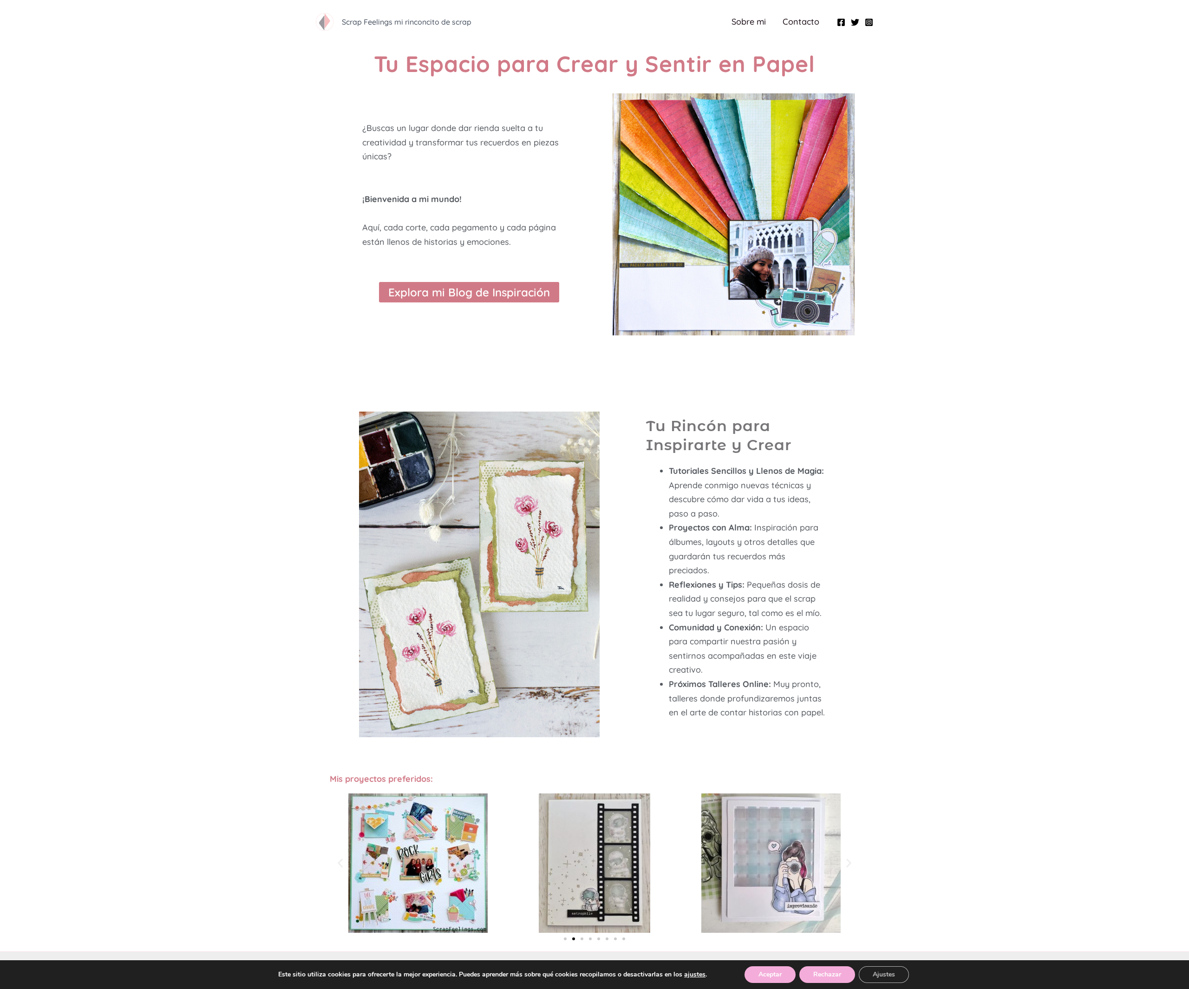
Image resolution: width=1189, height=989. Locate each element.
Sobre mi (749, 21)
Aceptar (770, 974)
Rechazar (827, 974)
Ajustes (884, 974)
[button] (340, 863)
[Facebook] (841, 22)
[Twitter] (855, 22)
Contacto (801, 21)
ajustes (695, 974)
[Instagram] (869, 22)
